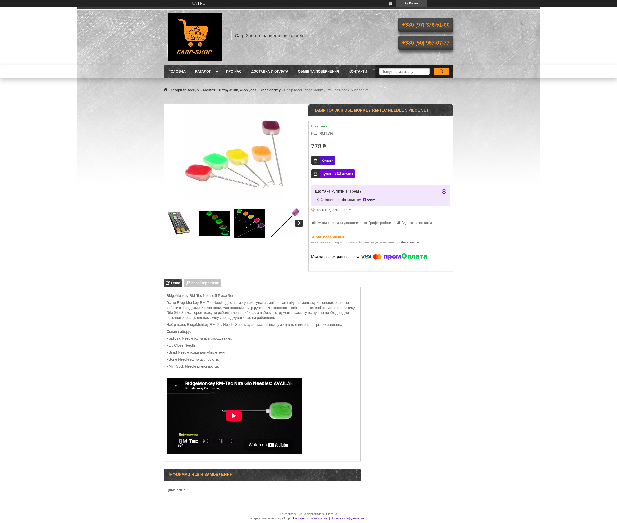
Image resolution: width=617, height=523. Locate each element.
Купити (327, 160)
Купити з (329, 174)
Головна (177, 71)
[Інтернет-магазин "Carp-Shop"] (195, 35)
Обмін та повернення (318, 71)
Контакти (358, 71)
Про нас (233, 71)
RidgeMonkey (270, 90)
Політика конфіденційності (349, 518)
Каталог (203, 71)
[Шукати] (441, 71)
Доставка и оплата (269, 71)
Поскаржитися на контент (311, 518)
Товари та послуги (185, 90)
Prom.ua (331, 514)
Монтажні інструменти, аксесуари (229, 90)
